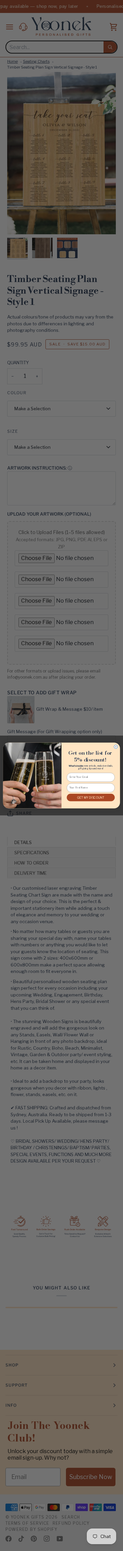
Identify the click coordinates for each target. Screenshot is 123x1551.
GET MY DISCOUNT (91, 797)
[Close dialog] (116, 747)
